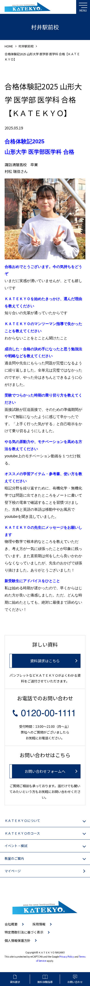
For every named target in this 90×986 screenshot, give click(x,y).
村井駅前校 (25, 46)
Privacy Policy (66, 956)
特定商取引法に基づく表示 (24, 932)
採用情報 (39, 924)
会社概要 (11, 924)
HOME (9, 46)
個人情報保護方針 (17, 940)
